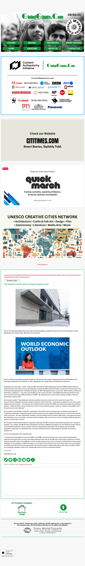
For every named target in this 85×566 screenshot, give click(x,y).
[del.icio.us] (6, 461)
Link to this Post (28, 464)
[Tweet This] (28, 461)
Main (64, 275)
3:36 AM (21, 464)
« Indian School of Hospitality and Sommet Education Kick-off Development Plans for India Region (33, 275)
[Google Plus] (24, 461)
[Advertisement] (42, 6)
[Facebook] (19, 461)
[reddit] (15, 461)
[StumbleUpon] (10, 461)
